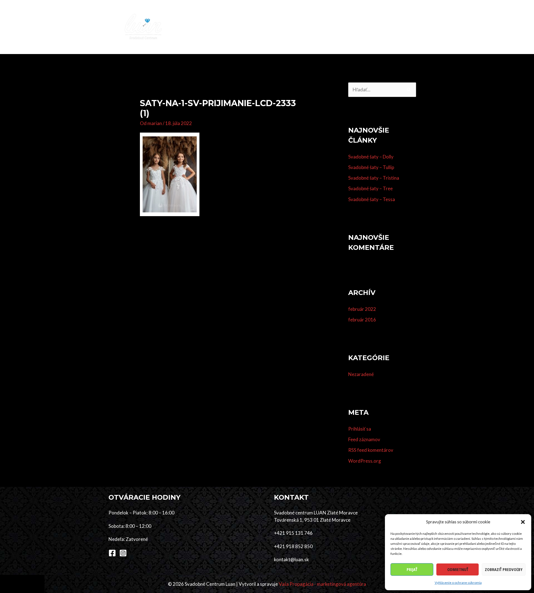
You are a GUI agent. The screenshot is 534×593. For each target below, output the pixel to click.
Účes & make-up (290, 27)
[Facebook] (112, 553)
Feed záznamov (364, 439)
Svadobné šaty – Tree (370, 188)
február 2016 (362, 320)
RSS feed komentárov (370, 450)
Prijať (412, 569)
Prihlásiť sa (359, 429)
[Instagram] (123, 553)
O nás (387, 27)
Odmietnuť (457, 569)
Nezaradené (361, 374)
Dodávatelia (329, 27)
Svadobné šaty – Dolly (371, 157)
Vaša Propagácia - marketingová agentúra (322, 584)
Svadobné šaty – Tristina (373, 178)
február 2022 (362, 309)
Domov (206, 27)
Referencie (362, 27)
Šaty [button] (255, 27)
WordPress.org (364, 461)
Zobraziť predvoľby (504, 569)
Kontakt (412, 27)
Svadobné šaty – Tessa (371, 199)
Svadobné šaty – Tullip (371, 167)
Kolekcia (233, 27)
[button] (523, 522)
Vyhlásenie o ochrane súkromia (458, 582)
